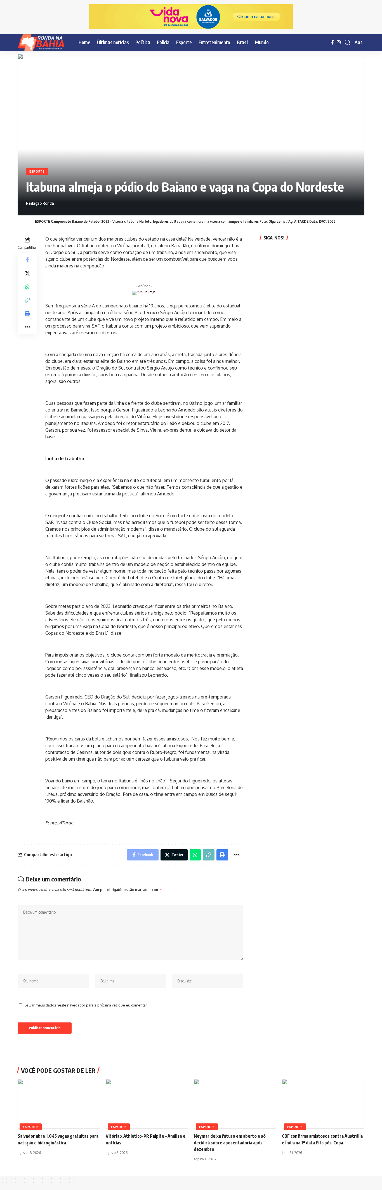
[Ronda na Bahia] (44, 42)
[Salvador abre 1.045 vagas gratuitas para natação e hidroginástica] (59, 1103)
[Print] (27, 313)
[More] (27, 326)
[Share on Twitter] (27, 273)
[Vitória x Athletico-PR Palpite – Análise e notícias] (147, 1103)
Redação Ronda (40, 203)
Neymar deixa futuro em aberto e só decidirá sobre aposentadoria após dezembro (230, 1142)
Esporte (37, 171)
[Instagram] (338, 42)
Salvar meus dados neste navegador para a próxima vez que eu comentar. (86, 1005)
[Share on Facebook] (27, 259)
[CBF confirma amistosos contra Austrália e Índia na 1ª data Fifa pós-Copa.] (323, 1103)
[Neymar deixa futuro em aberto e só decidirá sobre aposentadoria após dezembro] (235, 1103)
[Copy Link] (27, 300)
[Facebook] (332, 42)
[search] (347, 42)
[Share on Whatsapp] (27, 286)
